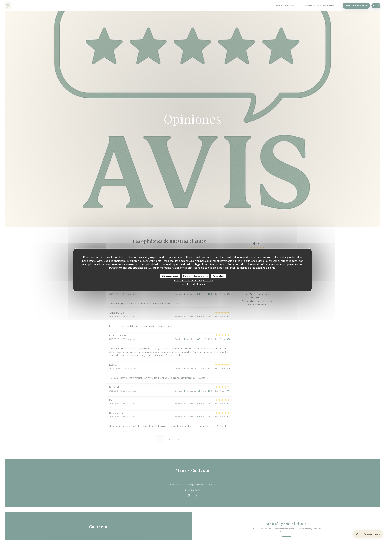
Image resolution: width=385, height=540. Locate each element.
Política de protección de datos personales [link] (193, 280)
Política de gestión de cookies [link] (193, 284)
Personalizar (218, 276)
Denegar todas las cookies (195, 276)
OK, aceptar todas (170, 276)
